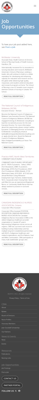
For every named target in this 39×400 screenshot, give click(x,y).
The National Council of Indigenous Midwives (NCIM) (17, 107)
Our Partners (6, 332)
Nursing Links (6, 358)
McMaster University (11, 57)
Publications (6, 354)
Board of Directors (8, 315)
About (4, 307)
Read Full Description (13, 96)
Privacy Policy (14, 298)
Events (4, 344)
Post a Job (5, 372)
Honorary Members (8, 324)
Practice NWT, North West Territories (18, 156)
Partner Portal (12, 385)
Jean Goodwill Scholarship (11, 328)
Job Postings (6, 368)
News (3, 340)
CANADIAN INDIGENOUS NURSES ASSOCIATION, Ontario (17, 204)
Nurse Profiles (6, 319)
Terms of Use (25, 298)
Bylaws (4, 311)
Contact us (10, 378)
